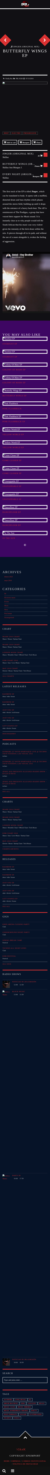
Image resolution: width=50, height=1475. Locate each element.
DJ (5, 594)
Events (6, 602)
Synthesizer (35, 1414)
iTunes (37, 166)
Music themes (24, 1407)
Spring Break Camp (12, 940)
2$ (39, 156)
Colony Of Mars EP (14, 370)
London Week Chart (13, 652)
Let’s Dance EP (10, 726)
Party (34, 1411)
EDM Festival (9, 956)
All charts (8, 676)
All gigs (7, 964)
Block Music (18, 991)
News (6, 610)
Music (6, 606)
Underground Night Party (16, 932)
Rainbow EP (8, 694)
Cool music (20, 1400)
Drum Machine (11, 1403)
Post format (8, 613)
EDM (23, 1403)
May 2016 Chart (10, 668)
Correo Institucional (34, 1461)
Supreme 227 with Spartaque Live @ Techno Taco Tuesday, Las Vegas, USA (25, 753)
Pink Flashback (12, 409)
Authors (8, 1400)
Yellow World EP (13, 435)
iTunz (38, 143)
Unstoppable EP (12, 486)
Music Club (9, 1407)
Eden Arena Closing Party (16, 924)
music (42, 1403)
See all (6, 791)
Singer (23, 1414)
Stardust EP (10, 344)
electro (16, 133)
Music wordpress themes (16, 1411)
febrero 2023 (8, 577)
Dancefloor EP (12, 512)
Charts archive (11, 849)
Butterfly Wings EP (15, 396)
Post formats (10, 1414)
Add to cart (11, 143)
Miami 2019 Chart (11, 644)
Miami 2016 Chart (11, 636)
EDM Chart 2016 (10, 660)
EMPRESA (15, 1461)
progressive (30, 133)
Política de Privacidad (25, 1464)
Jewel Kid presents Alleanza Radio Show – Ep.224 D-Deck (25, 773)
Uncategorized (9, 617)
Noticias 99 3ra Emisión (24, 1359)
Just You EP (8, 710)
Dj (30, 1400)
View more (25, 339)
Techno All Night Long (14, 948)
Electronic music (9, 598)
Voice (17, 1418)
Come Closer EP (12, 460)
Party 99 (16, 1175)
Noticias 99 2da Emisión (24, 982)
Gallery (32, 1403)
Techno (7, 1418)
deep (6, 133)
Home (7, 1461)
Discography (9, 734)
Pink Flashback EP (14, 422)
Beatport (26, 143)
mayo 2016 (8, 580)
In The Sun (9, 538)
